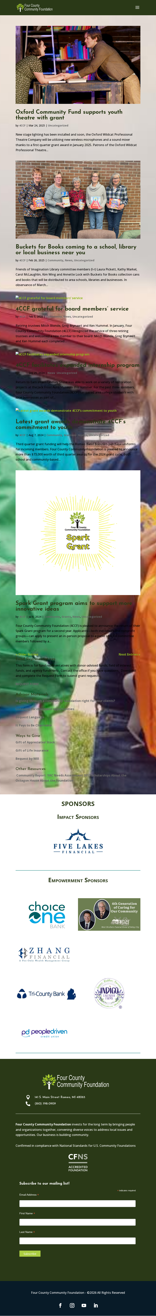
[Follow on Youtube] (83, 1305)
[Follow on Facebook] (60, 1305)
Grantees (70, 435)
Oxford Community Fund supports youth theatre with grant (69, 115)
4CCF (22, 125)
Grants (82, 435)
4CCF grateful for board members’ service (72, 309)
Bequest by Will (27, 759)
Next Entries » (129, 654)
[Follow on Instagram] (72, 1305)
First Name (27, 1213)
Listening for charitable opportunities (45, 709)
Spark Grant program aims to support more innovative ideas (74, 606)
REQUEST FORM (27, 684)
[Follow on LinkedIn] (95, 1305)
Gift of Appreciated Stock (35, 742)
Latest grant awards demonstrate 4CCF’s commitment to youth (71, 425)
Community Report (31, 775)
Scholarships (100, 775)
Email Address (29, 1195)
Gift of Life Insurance (32, 750)
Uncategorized (58, 125)
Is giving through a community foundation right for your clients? (65, 701)
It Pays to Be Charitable (34, 725)
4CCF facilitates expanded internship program (78, 365)
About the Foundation (56, 780)
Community (55, 260)
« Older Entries (27, 654)
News (68, 260)
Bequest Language (30, 717)
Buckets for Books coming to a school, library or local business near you (76, 250)
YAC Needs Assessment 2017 (68, 775)
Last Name (27, 1232)
